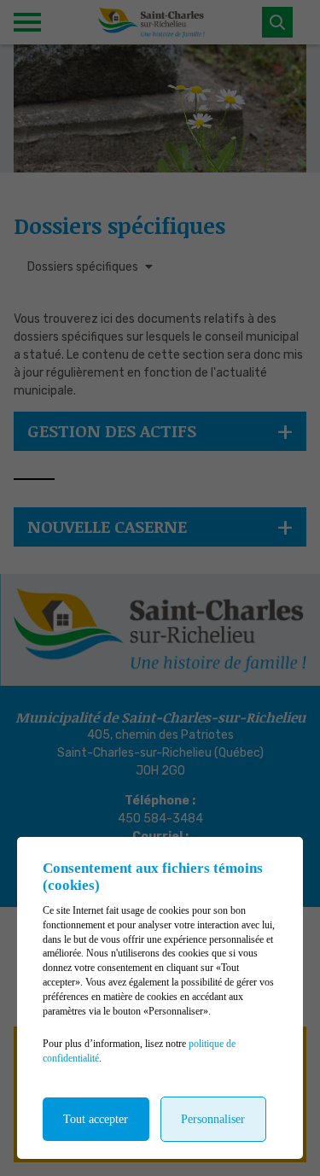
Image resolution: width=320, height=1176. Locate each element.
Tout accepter (95, 1119)
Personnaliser (213, 1119)
